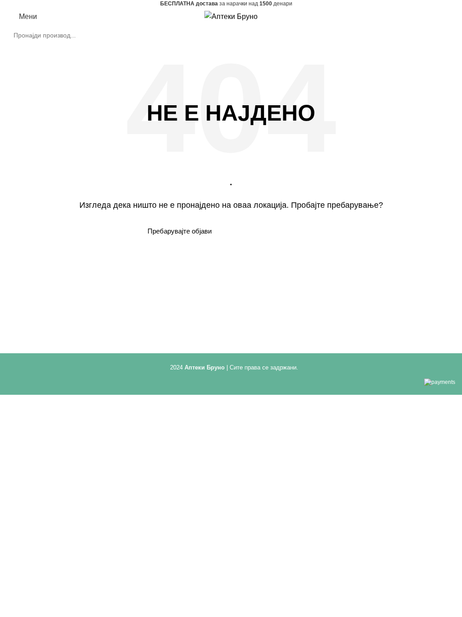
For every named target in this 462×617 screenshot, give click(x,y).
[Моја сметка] (433, 17)
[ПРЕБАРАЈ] (443, 35)
